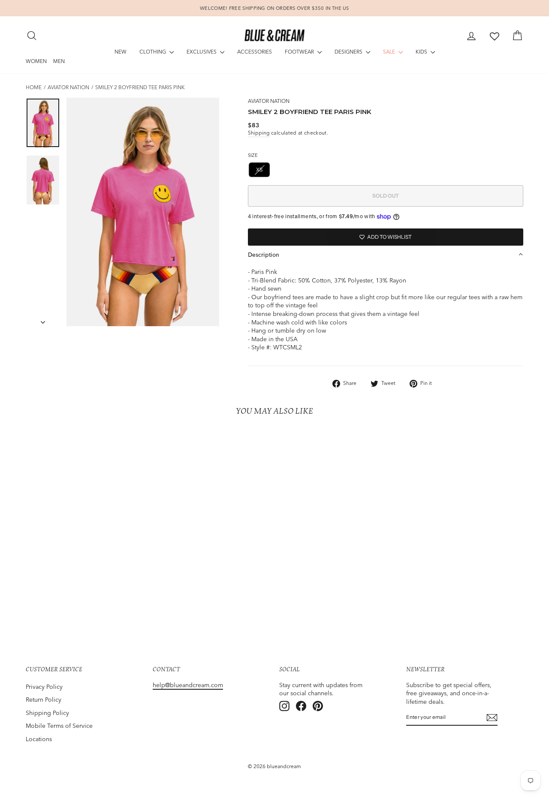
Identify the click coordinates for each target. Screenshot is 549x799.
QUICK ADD (84, 589)
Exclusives (202, 51)
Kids (422, 51)
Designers (349, 51)
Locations (39, 739)
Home (34, 87)
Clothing (153, 51)
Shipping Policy (47, 713)
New (121, 51)
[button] (385, 254)
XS (259, 169)
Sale (389, 51)
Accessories (254, 51)
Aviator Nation (68, 87)
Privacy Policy (44, 687)
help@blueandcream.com (188, 685)
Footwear (300, 51)
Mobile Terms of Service (59, 726)
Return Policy (43, 699)
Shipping (259, 132)
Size (253, 155)
